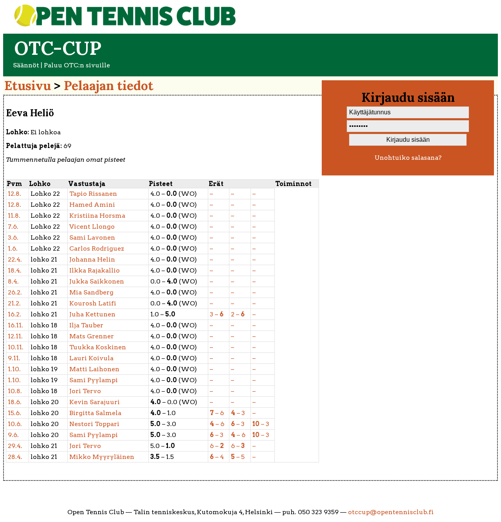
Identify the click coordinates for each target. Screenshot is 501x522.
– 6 (217, 413)
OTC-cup (57, 48)
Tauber (86, 325)
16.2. (14, 314)
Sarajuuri (94, 402)
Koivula (91, 358)
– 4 (217, 457)
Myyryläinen (101, 457)
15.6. (14, 413)
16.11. (15, 325)
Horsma (97, 215)
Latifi (92, 303)
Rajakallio (94, 270)
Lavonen (92, 237)
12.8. (14, 193)
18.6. (15, 402)
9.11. (14, 358)
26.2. (15, 292)
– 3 (238, 413)
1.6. (13, 248)
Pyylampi (93, 380)
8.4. (13, 281)
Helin (92, 259)
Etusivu (27, 86)
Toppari (94, 424)
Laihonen (94, 369)
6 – (217, 446)
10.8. (15, 391)
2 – (238, 314)
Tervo (85, 391)
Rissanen (93, 193)
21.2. (14, 303)
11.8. (14, 215)
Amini (92, 204)
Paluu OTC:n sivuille (77, 65)
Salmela (95, 413)
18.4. (15, 270)
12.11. (15, 336)
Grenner (91, 336)
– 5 (238, 457)
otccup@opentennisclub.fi (391, 512)
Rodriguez (96, 248)
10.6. (15, 424)
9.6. (13, 435)
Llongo (92, 226)
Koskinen (97, 347)
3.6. (13, 237)
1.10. (14, 369)
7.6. (13, 226)
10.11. (15, 347)
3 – (216, 314)
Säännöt (26, 65)
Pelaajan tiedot (108, 86)
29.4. (15, 446)
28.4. (15, 457)
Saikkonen (96, 281)
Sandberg (91, 292)
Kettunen (92, 314)
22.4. (15, 259)
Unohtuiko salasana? (408, 157)
